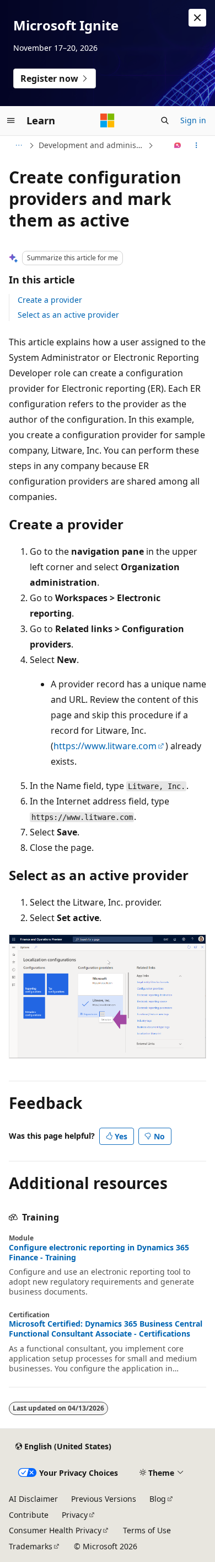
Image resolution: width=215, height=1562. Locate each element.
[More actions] (196, 145)
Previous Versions (103, 1498)
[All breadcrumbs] (18, 145)
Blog (157, 1498)
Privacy (75, 1515)
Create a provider (50, 299)
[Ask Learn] (178, 145)
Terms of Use (147, 1530)
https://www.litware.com (105, 746)
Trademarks (30, 1546)
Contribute (29, 1515)
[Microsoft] (107, 120)
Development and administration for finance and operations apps (92, 145)
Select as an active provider (68, 314)
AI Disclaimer (33, 1498)
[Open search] (165, 120)
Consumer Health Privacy (55, 1530)
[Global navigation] (11, 120)
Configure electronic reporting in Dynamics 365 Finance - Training (99, 1253)
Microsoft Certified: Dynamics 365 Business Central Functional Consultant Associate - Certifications (105, 1329)
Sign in (193, 120)
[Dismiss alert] (197, 18)
